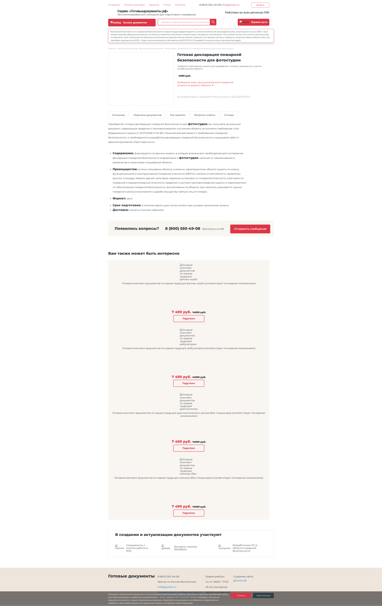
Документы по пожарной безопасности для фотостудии (205, 48)
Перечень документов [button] (147, 115)
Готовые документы (131, 576)
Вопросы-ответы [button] (204, 115)
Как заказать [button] (178, 115)
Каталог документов (128, 48)
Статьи (167, 4)
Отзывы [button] (229, 115)
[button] (205, 84)
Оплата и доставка (134, 4)
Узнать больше (263, 595)
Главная (112, 48)
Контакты (180, 4)
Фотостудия (170, 48)
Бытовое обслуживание (151, 48)
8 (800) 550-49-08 (210, 4)
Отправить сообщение (250, 229)
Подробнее (188, 318)
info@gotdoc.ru (230, 4)
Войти (260, 5)
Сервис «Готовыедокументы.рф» (142, 11)
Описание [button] (118, 115)
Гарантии (154, 4)
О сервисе (114, 4)
